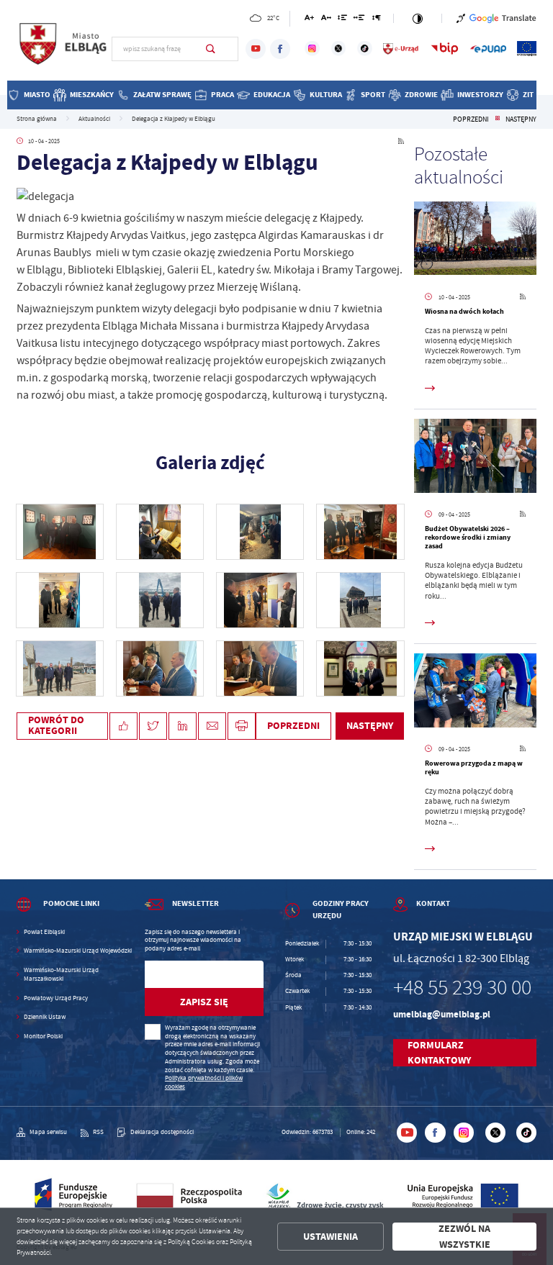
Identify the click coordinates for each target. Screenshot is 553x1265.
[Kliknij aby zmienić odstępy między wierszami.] (342, 20)
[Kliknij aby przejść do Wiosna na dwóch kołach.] (475, 240)
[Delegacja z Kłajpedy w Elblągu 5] (60, 668)
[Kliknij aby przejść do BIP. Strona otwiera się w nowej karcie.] (445, 48)
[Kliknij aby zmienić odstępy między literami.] (325, 20)
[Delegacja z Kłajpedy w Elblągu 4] (160, 668)
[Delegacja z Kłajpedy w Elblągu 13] (60, 531)
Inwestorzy (480, 94)
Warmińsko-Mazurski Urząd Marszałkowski (61, 974)
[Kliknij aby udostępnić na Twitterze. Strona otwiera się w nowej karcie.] (153, 726)
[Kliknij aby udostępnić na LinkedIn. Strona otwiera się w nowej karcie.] (182, 726)
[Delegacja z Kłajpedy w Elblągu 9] (60, 600)
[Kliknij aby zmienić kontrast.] (417, 18)
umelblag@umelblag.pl (441, 1014)
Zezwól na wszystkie (464, 1237)
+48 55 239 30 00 (462, 987)
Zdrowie (421, 94)
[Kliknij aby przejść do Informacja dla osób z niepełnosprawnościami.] (461, 18)
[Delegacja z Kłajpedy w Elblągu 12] (160, 531)
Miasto (37, 94)
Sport (373, 94)
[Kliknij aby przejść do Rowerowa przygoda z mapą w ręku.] (475, 692)
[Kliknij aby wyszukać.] (210, 48)
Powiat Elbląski (44, 932)
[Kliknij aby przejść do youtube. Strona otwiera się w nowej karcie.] (256, 49)
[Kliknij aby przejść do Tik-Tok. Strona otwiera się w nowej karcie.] (364, 48)
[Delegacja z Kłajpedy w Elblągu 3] (260, 668)
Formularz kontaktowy (439, 1053)
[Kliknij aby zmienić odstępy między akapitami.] (376, 20)
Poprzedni (471, 119)
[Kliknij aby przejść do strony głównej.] (64, 47)
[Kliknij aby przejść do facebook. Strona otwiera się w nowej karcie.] (280, 49)
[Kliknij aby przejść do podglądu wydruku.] (242, 726)
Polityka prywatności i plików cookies (204, 1082)
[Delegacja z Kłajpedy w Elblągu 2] (360, 668)
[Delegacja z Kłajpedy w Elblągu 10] (360, 531)
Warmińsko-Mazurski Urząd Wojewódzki (78, 951)
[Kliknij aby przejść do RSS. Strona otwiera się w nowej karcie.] (401, 141)
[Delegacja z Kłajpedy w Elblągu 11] (260, 531)
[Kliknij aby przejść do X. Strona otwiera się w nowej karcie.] (338, 48)
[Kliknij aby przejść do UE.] (526, 48)
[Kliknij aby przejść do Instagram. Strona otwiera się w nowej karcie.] (312, 48)
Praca (222, 94)
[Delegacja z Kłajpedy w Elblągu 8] (160, 600)
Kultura (326, 94)
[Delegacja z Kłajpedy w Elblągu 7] (260, 600)
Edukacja (271, 94)
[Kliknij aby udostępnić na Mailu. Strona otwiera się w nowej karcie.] (212, 726)
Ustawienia (330, 1236)
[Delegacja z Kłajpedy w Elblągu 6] (360, 600)
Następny (520, 119)
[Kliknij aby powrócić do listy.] (497, 119)
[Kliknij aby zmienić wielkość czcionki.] (309, 20)
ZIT (528, 94)
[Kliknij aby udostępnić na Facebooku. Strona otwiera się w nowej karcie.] (123, 726)
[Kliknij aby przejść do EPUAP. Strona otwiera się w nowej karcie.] (488, 48)
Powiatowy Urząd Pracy (56, 998)
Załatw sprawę (162, 94)
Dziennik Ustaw (45, 1017)
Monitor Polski (43, 1036)
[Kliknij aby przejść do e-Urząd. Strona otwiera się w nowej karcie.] (401, 48)
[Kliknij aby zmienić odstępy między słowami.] (359, 20)
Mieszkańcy (92, 94)
